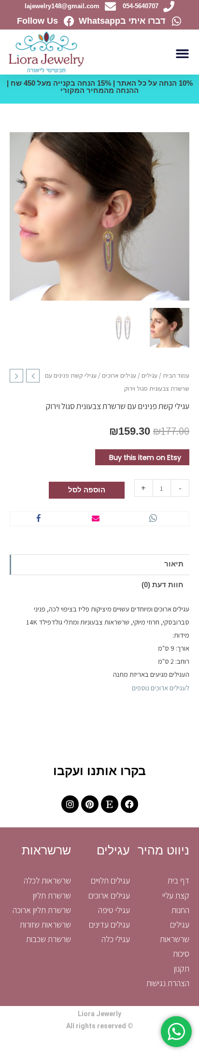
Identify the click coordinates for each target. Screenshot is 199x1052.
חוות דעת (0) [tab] (163, 585)
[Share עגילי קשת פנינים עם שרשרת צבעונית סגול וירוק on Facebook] (38, 519)
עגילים (149, 375)
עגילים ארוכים (119, 375)
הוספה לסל (86, 490)
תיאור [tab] (174, 564)
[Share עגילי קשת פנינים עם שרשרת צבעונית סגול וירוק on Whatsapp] (152, 519)
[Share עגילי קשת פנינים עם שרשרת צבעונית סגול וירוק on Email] (95, 519)
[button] (182, 53)
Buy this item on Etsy (145, 457)
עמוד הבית (176, 375)
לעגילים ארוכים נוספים (160, 687)
